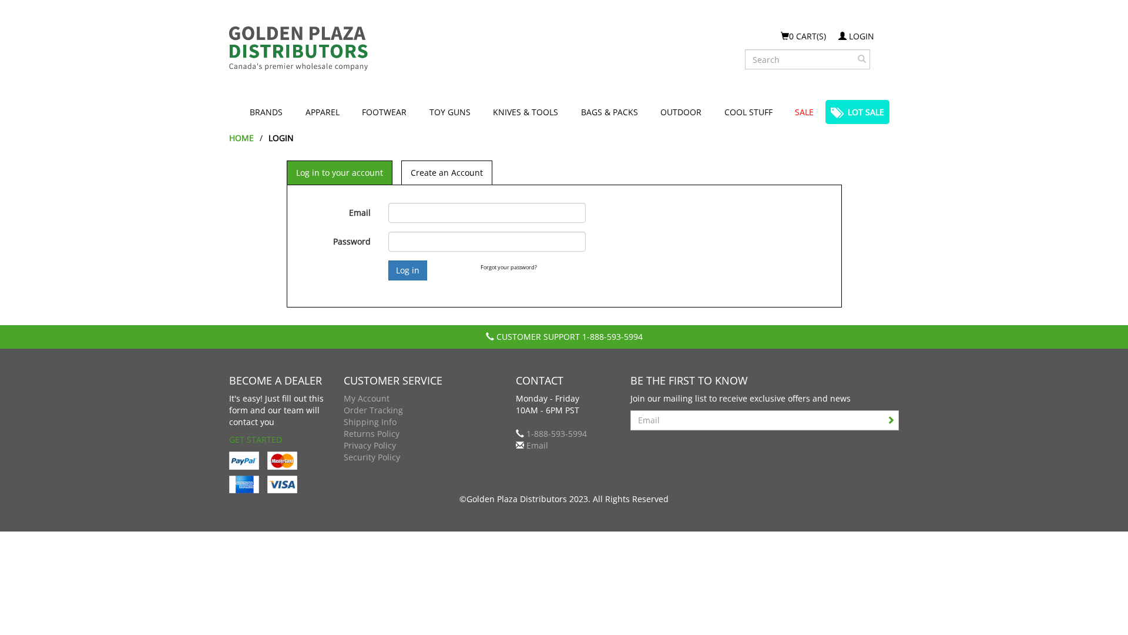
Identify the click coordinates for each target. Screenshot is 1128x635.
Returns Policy (372, 433)
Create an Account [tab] (447, 172)
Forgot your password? (509, 267)
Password (352, 241)
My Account (367, 398)
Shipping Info (370, 421)
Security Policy (372, 457)
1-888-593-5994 (612, 336)
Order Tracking (373, 410)
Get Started (255, 439)
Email (360, 212)
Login (860, 36)
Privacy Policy (370, 445)
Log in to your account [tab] (339, 172)
